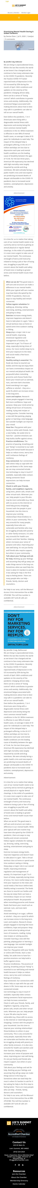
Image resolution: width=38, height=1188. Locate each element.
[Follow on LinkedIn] (22, 1164)
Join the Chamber (19, 1174)
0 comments (10, 39)
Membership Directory (19, 1180)
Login (7, 1)
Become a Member (13, 13)
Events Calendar (19, 1184)
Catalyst (30, 36)
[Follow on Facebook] (15, 1164)
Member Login (25, 13)
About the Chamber (19, 1177)
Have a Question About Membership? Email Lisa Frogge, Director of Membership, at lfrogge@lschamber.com (19, 1157)
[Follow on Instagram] (19, 1164)
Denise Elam (11, 36)
